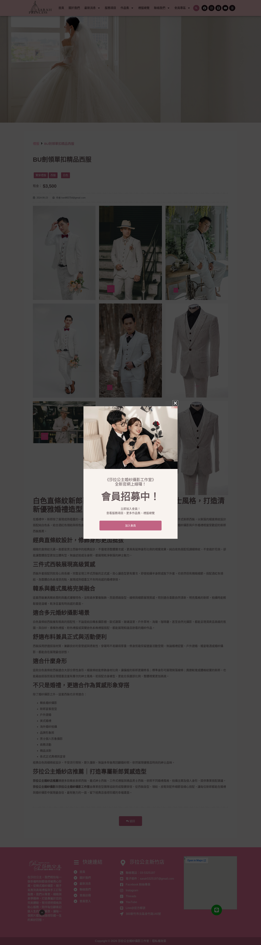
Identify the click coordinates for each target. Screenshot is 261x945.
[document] (130, 472)
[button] (175, 403)
